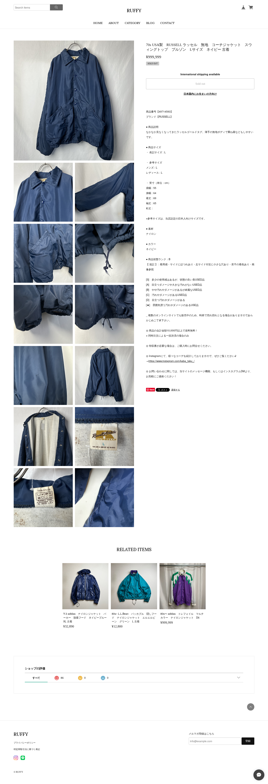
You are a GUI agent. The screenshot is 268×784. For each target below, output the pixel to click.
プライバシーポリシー (25, 742)
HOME (98, 23)
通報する (175, 389)
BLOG (150, 23)
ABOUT (113, 23)
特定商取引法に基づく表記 (27, 749)
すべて (36, 677)
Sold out (200, 83)
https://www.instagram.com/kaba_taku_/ (172, 361)
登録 (247, 741)
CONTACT (167, 23)
